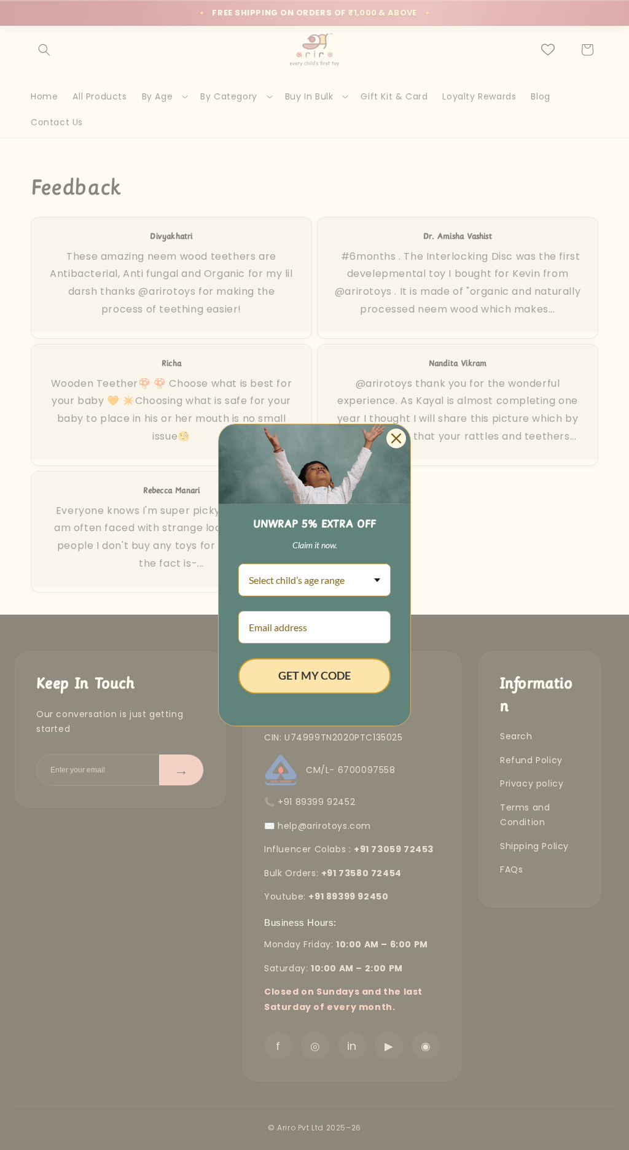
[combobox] (314, 580)
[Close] (396, 438)
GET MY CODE (314, 675)
